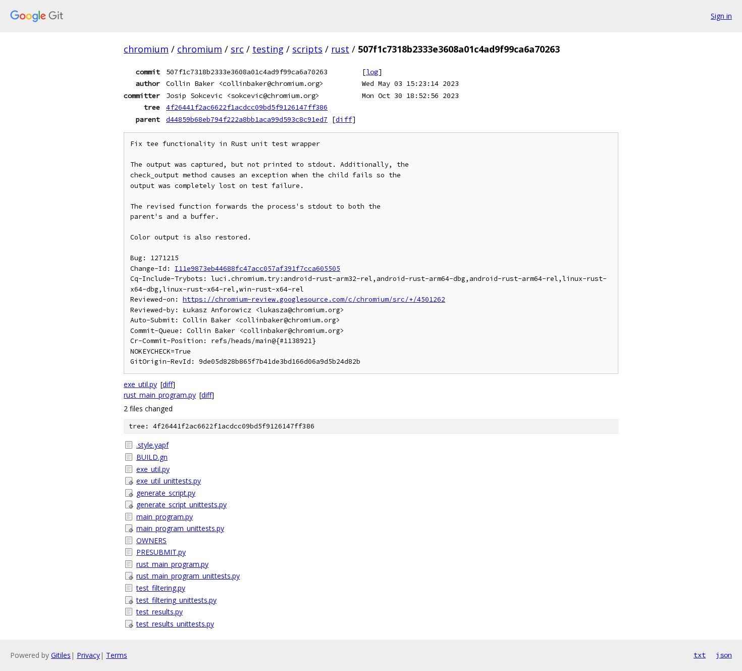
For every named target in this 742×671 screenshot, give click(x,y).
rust (340, 49)
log (372, 71)
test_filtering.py (160, 588)
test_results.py (159, 611)
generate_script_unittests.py (181, 504)
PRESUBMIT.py (161, 552)
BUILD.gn (152, 457)
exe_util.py (140, 384)
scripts (307, 49)
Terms (116, 655)
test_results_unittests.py (175, 624)
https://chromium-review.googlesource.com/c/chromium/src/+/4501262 (314, 299)
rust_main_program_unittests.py (188, 576)
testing (268, 49)
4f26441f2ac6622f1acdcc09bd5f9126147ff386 (247, 107)
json (724, 654)
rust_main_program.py (160, 395)
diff (344, 119)
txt (700, 654)
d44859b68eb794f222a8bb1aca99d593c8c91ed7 (247, 119)
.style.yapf (152, 445)
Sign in (721, 16)
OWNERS (151, 540)
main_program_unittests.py (180, 528)
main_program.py (164, 516)
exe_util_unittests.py (168, 481)
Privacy (88, 655)
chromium (146, 49)
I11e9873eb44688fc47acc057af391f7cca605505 (257, 268)
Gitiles (61, 655)
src (237, 49)
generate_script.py (165, 493)
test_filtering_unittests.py (176, 600)
